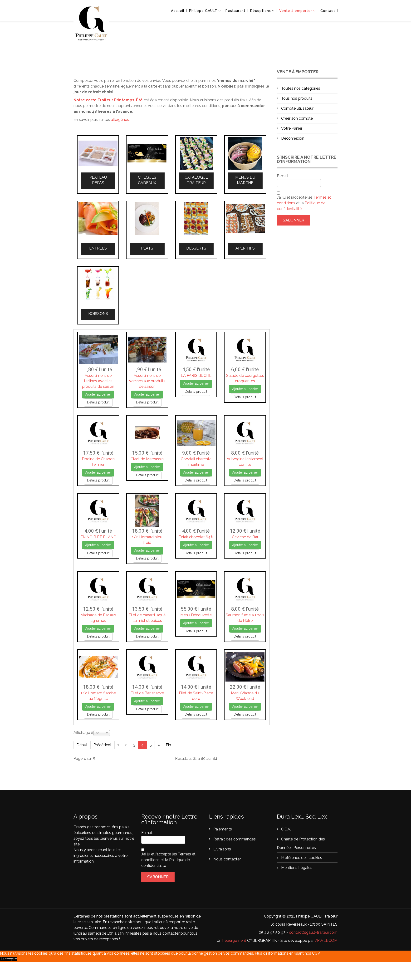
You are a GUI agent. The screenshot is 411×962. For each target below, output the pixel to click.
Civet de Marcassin (147, 459)
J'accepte (8, 959)
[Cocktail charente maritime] (196, 433)
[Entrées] (97, 218)
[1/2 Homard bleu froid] (147, 511)
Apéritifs (245, 248)
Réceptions (260, 11)
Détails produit (98, 402)
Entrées (98, 248)
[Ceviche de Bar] (244, 511)
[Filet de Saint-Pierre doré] (196, 667)
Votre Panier (291, 128)
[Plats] (146, 218)
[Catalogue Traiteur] (196, 153)
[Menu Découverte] (196, 589)
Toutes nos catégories (300, 88)
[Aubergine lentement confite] (244, 433)
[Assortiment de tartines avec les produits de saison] (98, 349)
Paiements (222, 829)
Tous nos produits (296, 98)
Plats (147, 248)
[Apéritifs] (245, 218)
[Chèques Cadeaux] (146, 153)
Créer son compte (296, 118)
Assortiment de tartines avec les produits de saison (98, 381)
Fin (168, 745)
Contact (327, 11)
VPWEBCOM (326, 940)
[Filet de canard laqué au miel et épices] (147, 589)
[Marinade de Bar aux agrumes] (98, 589)
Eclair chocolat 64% (196, 537)
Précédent (102, 745)
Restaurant (235, 11)
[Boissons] (97, 284)
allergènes (120, 119)
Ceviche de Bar (245, 537)
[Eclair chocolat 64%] (196, 511)
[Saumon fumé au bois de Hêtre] (244, 589)
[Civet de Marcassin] (147, 433)
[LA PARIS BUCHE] (196, 349)
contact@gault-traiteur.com (313, 932)
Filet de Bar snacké (147, 693)
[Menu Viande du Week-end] (244, 667)
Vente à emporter (295, 11)
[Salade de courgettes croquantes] (244, 349)
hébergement (234, 940)
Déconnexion (292, 138)
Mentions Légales (296, 867)
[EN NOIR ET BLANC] (98, 511)
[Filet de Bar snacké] (147, 667)
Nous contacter (226, 859)
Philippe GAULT (203, 11)
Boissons (98, 313)
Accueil (177, 11)
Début (82, 745)
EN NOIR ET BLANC (98, 537)
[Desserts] (196, 218)
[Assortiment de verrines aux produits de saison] (147, 349)
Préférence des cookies (301, 857)
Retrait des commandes (234, 839)
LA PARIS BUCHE (196, 375)
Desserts (196, 248)
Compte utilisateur (296, 108)
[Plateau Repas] (97, 153)
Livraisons (221, 849)
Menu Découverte (196, 615)
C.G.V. (285, 829)
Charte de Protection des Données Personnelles (301, 843)
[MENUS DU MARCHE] (245, 153)
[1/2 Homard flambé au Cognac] (98, 667)
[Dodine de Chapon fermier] (98, 433)
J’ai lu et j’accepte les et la (304, 203)
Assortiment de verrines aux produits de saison (147, 381)
